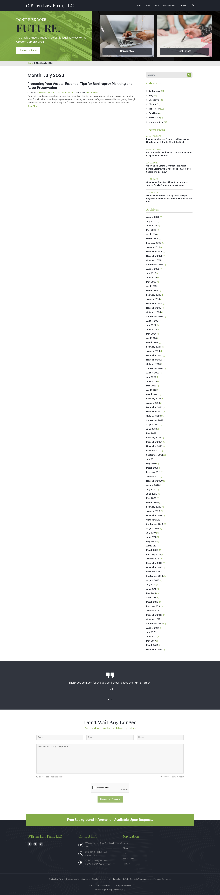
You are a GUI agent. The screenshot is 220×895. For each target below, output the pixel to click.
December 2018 (154, 563)
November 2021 (154, 446)
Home (139, 5)
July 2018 (151, 585)
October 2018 (153, 572)
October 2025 (153, 260)
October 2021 (153, 451)
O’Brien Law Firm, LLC (50, 5)
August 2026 (153, 217)
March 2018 (152, 602)
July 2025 (151, 273)
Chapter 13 (154, 100)
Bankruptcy (67, 92)
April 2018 (151, 598)
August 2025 (152, 269)
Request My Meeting (110, 799)
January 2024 (153, 351)
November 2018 (154, 567)
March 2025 (152, 291)
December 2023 (154, 356)
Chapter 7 (154, 104)
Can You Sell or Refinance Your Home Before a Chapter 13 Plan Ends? (169, 154)
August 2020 (153, 485)
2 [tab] (111, 699)
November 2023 (154, 360)
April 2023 (151, 390)
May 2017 (151, 641)
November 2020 (154, 481)
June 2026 (151, 226)
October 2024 (153, 312)
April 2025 (151, 286)
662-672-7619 (91, 855)
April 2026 (151, 234)
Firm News (154, 113)
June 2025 (151, 278)
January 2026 (153, 247)
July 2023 (151, 377)
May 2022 (151, 433)
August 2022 (152, 425)
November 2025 (154, 256)
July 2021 (151, 459)
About (148, 5)
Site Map (108, 890)
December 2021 (154, 442)
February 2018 (153, 606)
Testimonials (169, 5)
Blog (157, 5)
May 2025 (151, 282)
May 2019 (151, 541)
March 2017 (152, 645)
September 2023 (154, 368)
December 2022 (154, 407)
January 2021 (152, 477)
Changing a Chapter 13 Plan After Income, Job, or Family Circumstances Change (167, 183)
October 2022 (153, 416)
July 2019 (151, 533)
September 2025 (154, 265)
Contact (182, 5)
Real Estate (154, 118)
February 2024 (153, 347)
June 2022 (151, 429)
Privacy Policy (178, 777)
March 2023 (152, 394)
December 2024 (154, 304)
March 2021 (152, 468)
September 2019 (154, 524)
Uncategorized (156, 122)
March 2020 (152, 503)
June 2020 (151, 494)
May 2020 (151, 498)
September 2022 (154, 420)
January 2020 (153, 511)
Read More (33, 106)
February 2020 (153, 507)
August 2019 (152, 529)
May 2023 (151, 386)
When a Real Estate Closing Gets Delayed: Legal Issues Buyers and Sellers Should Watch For (169, 199)
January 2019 (153, 559)
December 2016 (154, 650)
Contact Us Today (28, 50)
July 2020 (151, 490)
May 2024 (151, 334)
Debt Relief (154, 109)
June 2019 (151, 537)
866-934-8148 (91, 852)
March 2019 (152, 550)
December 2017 (154, 615)
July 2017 (151, 632)
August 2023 (152, 373)
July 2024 (151, 325)
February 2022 (153, 438)
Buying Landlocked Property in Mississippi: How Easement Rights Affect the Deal (167, 140)
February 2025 (153, 295)
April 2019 (151, 546)
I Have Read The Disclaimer (51, 777)
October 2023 (153, 364)
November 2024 (154, 308)
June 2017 (151, 637)
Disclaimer (165, 777)
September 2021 (154, 455)
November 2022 (154, 412)
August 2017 (152, 628)
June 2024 (151, 330)
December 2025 (154, 252)
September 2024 (154, 317)
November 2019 (154, 516)
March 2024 (152, 343)
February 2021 (153, 472)
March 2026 (152, 239)
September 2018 (154, 576)
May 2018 (151, 593)
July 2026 (151, 221)
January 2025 (153, 299)
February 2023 (153, 399)
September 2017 (154, 624)
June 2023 (151, 381)
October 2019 (153, 520)
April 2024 (151, 338)
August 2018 (152, 580)
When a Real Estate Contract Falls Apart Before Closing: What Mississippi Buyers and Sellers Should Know (168, 169)
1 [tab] (108, 699)
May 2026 (151, 230)
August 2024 (153, 321)
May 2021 (151, 464)
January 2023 (153, 403)
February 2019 (153, 554)
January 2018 (152, 611)
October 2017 (153, 619)
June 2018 (151, 589)
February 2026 (153, 243)
